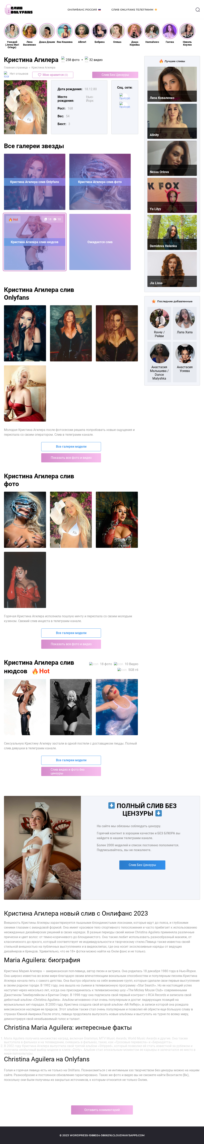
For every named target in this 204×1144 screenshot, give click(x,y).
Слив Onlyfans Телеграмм (132, 9)
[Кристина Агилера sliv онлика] (117, 520)
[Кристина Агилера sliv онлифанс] (71, 520)
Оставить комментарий (102, 1110)
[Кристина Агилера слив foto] (25, 393)
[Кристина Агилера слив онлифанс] (71, 333)
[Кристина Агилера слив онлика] (117, 333)
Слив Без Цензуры (115, 75)
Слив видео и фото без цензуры (67, 771)
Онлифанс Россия (82, 9)
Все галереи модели (71, 446)
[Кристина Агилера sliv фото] (25, 520)
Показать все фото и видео (71, 458)
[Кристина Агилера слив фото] (25, 333)
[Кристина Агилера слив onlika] (25, 707)
